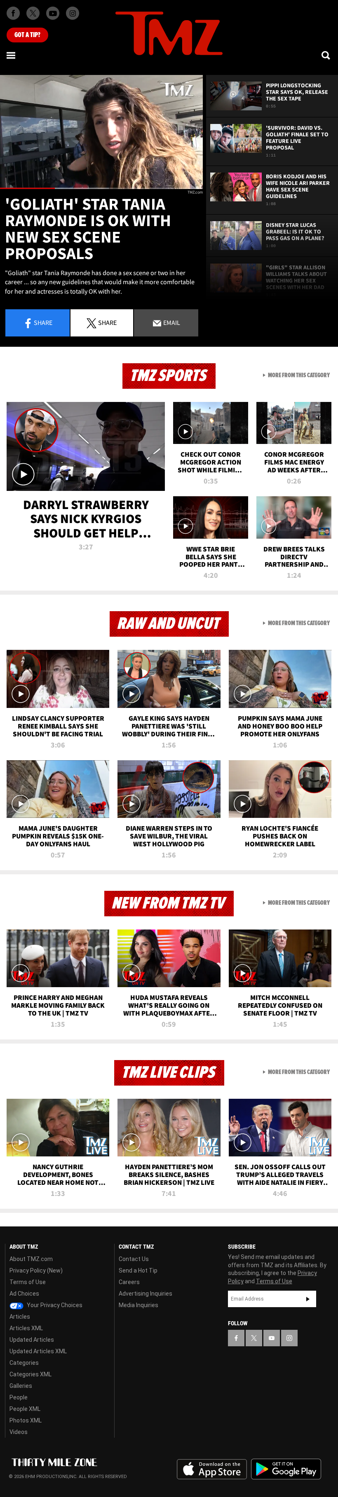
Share (43, 322)
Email (171, 322)
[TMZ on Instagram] (72, 13)
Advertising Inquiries (145, 1293)
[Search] (326, 55)
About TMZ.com (31, 1259)
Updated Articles (31, 1339)
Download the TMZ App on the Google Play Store (286, 1469)
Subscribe (308, 1299)
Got (27, 35)
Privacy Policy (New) (36, 1270)
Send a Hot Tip (138, 1270)
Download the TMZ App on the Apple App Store (212, 1469)
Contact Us (134, 1259)
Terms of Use (27, 1282)
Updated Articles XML (38, 1351)
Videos (18, 1432)
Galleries (20, 1386)
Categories (24, 1362)
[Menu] (11, 55)
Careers (129, 1282)
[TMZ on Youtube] (52, 13)
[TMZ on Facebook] (13, 13)
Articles (19, 1316)
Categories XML (30, 1374)
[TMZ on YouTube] (271, 1338)
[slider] (101, 188)
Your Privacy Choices (54, 1305)
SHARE (107, 322)
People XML (24, 1409)
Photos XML (25, 1420)
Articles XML (26, 1328)
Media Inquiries (138, 1305)
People (18, 1397)
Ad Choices (24, 1293)
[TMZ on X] (33, 13)
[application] (101, 132)
